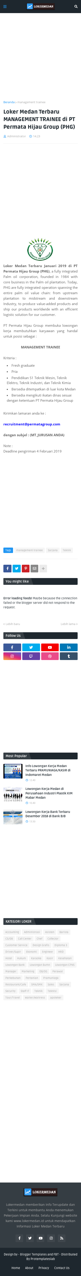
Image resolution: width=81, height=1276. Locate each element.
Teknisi (52, 991)
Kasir (50, 958)
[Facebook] (7, 568)
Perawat (57, 971)
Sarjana (53, 550)
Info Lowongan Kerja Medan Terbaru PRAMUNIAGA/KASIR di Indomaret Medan (47, 770)
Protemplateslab (43, 1259)
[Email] (34, 568)
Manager (10, 971)
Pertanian (32, 978)
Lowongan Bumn (40, 965)
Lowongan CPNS (64, 965)
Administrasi (32, 932)
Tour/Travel (12, 997)
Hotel (8, 958)
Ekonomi (31, 952)
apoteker (55, 997)
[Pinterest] (25, 568)
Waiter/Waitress (35, 997)
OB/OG (43, 971)
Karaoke (36, 958)
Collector (52, 938)
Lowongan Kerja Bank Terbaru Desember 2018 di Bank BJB (47, 814)
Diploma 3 (60, 945)
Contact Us (62, 1268)
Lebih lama (68, 624)
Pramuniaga (50, 978)
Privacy (43, 1268)
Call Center (25, 938)
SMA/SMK (37, 984)
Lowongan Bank (15, 965)
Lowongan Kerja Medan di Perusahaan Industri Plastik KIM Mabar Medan (49, 793)
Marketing (28, 971)
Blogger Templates (33, 1254)
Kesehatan (65, 958)
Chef (39, 938)
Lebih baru (13, 624)
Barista (63, 932)
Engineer (47, 952)
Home (15, 1268)
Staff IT (25, 991)
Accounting (12, 932)
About (29, 1268)
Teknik (67, 550)
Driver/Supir (13, 952)
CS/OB (9, 938)
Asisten (49, 932)
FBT (56, 1254)
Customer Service (16, 945)
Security (10, 991)
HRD (61, 952)
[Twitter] (17, 568)
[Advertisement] (40, 59)
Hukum (21, 958)
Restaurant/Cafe (15, 984)
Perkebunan (12, 978)
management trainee (31, 102)
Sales (51, 984)
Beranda (9, 102)
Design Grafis (41, 945)
